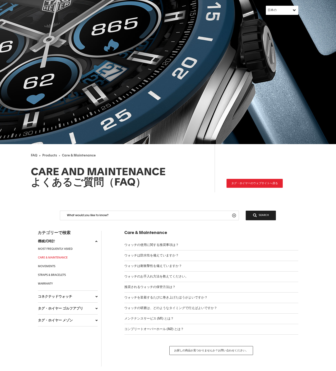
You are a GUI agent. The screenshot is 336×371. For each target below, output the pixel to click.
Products (49, 155)
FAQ (34, 155)
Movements (46, 266)
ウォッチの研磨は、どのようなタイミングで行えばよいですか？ (170, 308)
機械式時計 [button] (46, 241)
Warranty (45, 283)
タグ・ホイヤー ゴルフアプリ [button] (60, 308)
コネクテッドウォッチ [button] (55, 296)
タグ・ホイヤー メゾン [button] (55, 320)
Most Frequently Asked (55, 249)
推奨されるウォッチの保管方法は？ (150, 287)
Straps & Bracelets (52, 275)
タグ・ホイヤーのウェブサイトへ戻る (254, 183)
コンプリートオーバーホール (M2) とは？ (154, 329)
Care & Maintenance (79, 155)
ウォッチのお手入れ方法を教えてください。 (156, 276)
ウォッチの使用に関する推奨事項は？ (151, 245)
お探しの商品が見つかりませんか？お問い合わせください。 (211, 350)
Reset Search (234, 215)
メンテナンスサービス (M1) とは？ (149, 318)
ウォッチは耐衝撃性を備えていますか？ (153, 266)
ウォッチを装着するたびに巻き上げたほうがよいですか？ (166, 297)
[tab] (68, 241)
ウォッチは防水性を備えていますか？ (151, 255)
